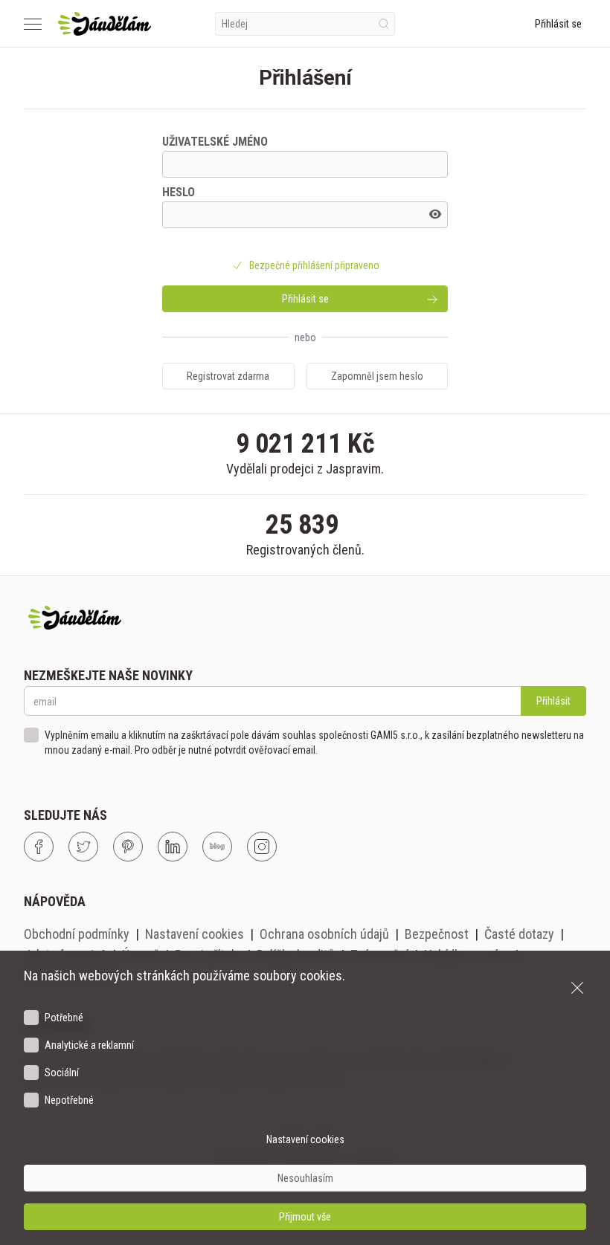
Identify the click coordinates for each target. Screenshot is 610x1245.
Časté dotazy (519, 934)
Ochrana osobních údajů (324, 934)
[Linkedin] (172, 846)
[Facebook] (39, 846)
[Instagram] (262, 846)
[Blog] (217, 846)
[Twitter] (83, 846)
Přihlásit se (558, 24)
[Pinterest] (128, 846)
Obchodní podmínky (76, 934)
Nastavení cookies (194, 934)
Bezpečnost (437, 934)
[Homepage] (104, 24)
